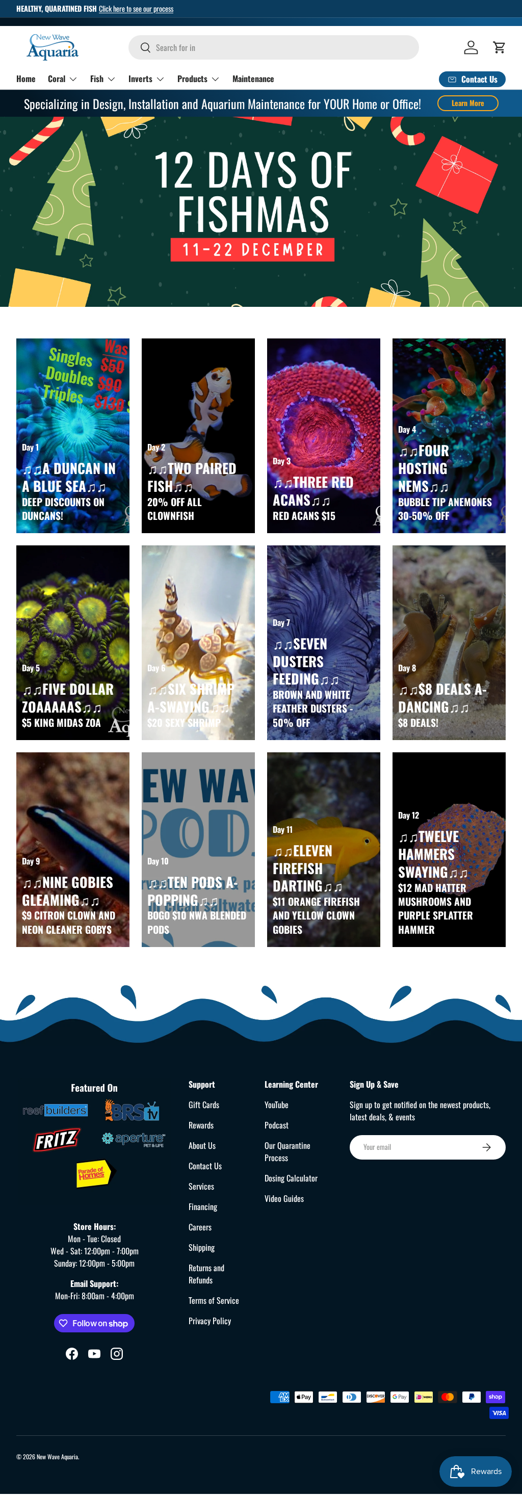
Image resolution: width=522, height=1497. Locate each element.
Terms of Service (214, 1300)
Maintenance (253, 78)
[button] (499, 47)
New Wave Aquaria (57, 1456)
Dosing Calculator (291, 1178)
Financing (203, 1206)
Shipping (202, 1247)
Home (26, 78)
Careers (200, 1227)
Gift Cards (204, 1104)
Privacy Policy (210, 1321)
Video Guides (284, 1198)
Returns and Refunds (206, 1274)
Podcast (277, 1125)
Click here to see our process (136, 8)
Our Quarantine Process (287, 1151)
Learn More (468, 102)
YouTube (277, 1104)
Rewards (201, 1125)
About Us (202, 1145)
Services (201, 1186)
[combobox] (273, 47)
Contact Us (205, 1166)
